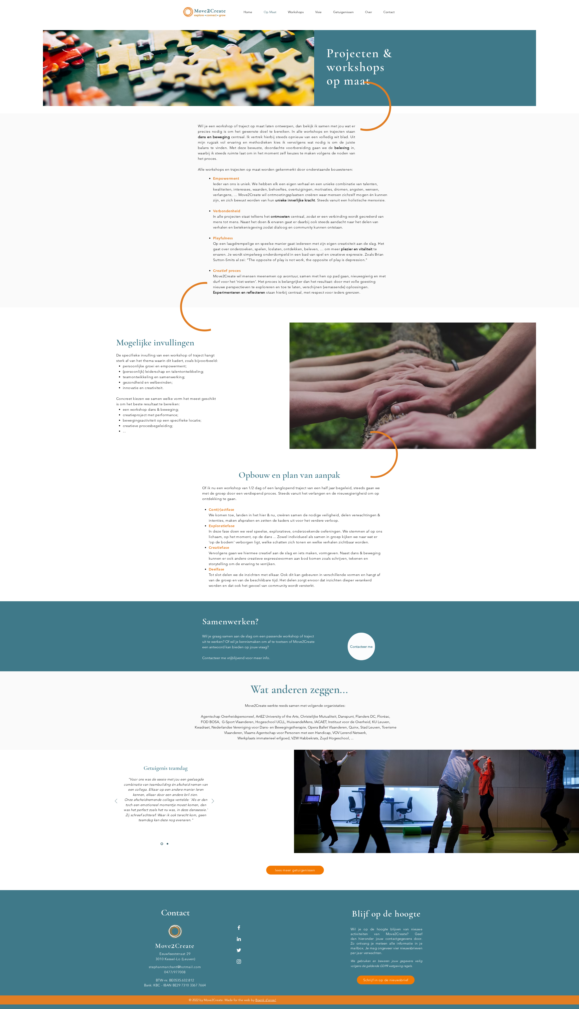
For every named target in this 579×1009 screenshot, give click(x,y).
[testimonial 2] (162, 844)
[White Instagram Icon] (239, 961)
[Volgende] (213, 801)
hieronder (366, 938)
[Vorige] (116, 801)
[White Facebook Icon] (239, 928)
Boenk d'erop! (265, 1000)
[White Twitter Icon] (239, 950)
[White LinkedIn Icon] (239, 939)
